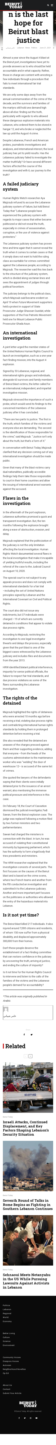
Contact (6, 1389)
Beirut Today (8, 1117)
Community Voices (12, 1357)
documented (26, 553)
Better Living (9, 1333)
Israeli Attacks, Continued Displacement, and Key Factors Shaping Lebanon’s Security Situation (26, 1128)
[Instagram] (30, 1418)
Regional (7, 1313)
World (6, 1317)
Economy (7, 1321)
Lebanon (20, 48)
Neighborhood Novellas (14, 1369)
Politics (34, 48)
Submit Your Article (12, 1393)
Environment (9, 1345)
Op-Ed (6, 1373)
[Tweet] (32, 1035)
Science (6, 1341)
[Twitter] (25, 1418)
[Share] (24, 1035)
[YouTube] (36, 1418)
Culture (6, 1337)
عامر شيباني (10, 48)
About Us (7, 1385)
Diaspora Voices (11, 1361)
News (27, 48)
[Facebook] (19, 1418)
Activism (7, 1365)
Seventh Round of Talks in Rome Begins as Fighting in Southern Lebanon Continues (28, 1204)
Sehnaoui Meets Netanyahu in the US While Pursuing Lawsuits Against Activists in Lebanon (26, 1281)
